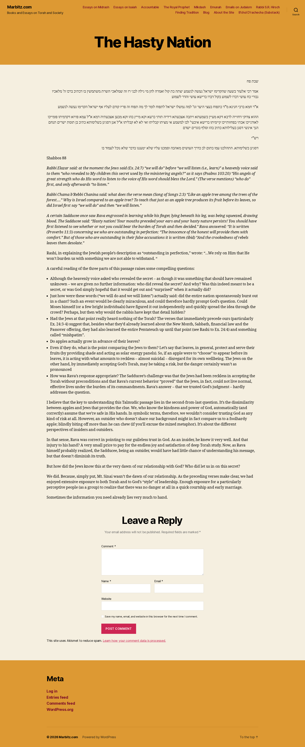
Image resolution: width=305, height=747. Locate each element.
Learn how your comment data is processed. (134, 640)
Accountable (150, 7)
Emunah (215, 7)
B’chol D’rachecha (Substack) (259, 12)
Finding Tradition (187, 12)
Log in (52, 691)
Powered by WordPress (99, 737)
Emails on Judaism (239, 7)
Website (106, 598)
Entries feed (57, 697)
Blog (206, 12)
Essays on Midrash (96, 7)
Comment (108, 546)
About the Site (224, 12)
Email (158, 581)
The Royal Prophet (176, 7)
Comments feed (61, 703)
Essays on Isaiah (125, 7)
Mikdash (200, 7)
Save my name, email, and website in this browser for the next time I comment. (151, 616)
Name (106, 581)
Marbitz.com (19, 7)
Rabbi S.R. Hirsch (268, 7)
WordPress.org (60, 709)
